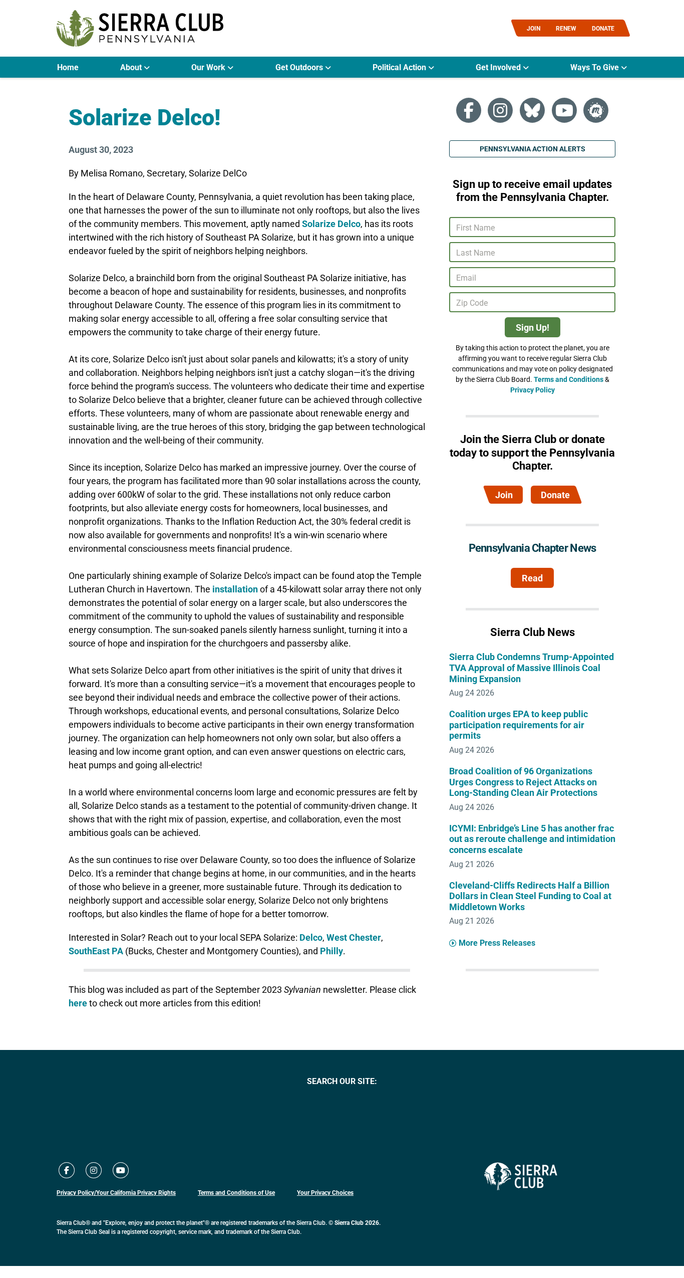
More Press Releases (497, 942)
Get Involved (499, 67)
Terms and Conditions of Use (236, 1192)
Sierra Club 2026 (356, 1222)
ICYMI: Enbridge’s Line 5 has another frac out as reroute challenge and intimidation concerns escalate (532, 839)
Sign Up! (532, 327)
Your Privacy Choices (325, 1192)
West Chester (353, 937)
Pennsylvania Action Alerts (532, 148)
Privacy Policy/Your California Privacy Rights (116, 1192)
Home (68, 67)
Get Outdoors (300, 67)
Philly (331, 951)
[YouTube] (564, 110)
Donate (555, 495)
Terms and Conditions (568, 379)
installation (235, 589)
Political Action (400, 67)
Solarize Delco (331, 224)
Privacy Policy (532, 389)
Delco (310, 937)
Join (504, 495)
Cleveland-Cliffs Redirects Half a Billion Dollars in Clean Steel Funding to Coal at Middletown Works (530, 896)
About (132, 67)
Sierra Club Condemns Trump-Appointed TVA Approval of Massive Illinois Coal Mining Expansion (531, 667)
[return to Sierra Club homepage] (521, 1176)
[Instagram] (500, 110)
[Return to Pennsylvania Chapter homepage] (140, 28)
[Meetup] (595, 110)
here (79, 1003)
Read (532, 578)
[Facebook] (468, 110)
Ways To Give (595, 67)
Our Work (209, 67)
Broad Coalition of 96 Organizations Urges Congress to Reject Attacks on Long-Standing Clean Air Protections (523, 781)
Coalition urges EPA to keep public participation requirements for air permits (518, 724)
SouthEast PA (96, 951)
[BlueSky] (532, 110)
